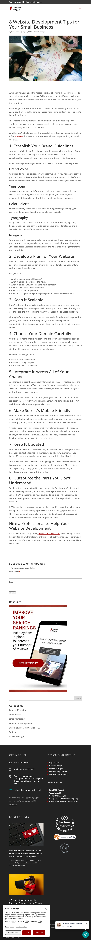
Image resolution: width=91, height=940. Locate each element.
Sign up (12, 593)
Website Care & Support (59, 774)
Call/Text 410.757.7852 (24, 769)
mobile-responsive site (49, 533)
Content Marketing (18, 710)
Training (13, 732)
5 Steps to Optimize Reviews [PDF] (63, 798)
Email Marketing (17, 718)
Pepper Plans (54, 762)
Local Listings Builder (58, 771)
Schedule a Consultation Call (27, 790)
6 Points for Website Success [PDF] (63, 801)
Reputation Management (21, 723)
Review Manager (56, 768)
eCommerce (15, 714)
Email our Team (21, 762)
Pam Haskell (16, 32)
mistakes (19, 136)
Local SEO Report (56, 790)
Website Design (39, 32)
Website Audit (55, 793)
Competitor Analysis (57, 796)
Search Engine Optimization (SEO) (25, 727)
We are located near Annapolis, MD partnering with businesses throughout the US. (28, 780)
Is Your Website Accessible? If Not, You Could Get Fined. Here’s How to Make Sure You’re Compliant (26, 853)
